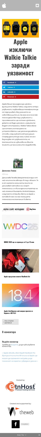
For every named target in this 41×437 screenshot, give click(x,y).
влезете (14, 345)
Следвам (25, 424)
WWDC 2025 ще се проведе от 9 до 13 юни (19, 242)
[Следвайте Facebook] (16, 424)
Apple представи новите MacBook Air (17, 276)
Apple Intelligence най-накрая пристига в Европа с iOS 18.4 (18, 312)
